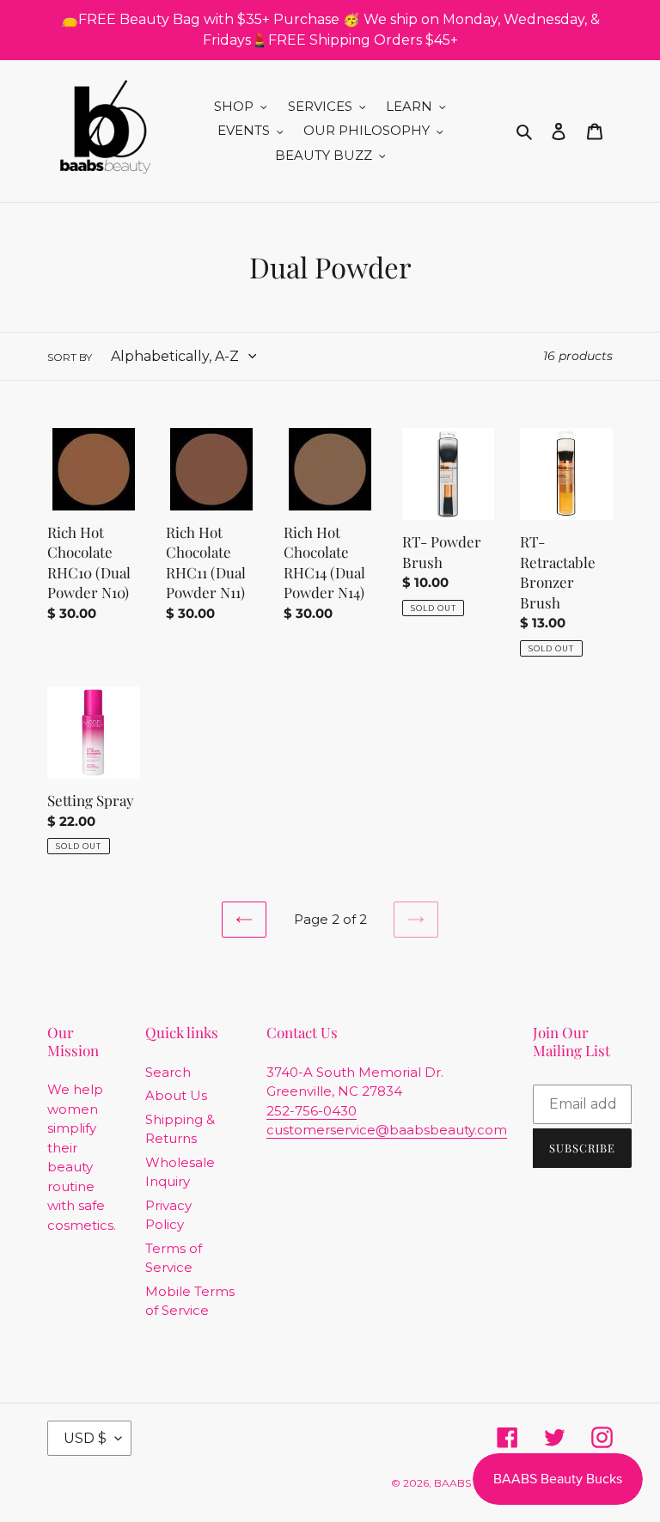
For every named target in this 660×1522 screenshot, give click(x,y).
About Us (176, 1095)
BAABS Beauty (472, 1482)
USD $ (85, 1438)
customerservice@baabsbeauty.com (386, 1130)
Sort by (69, 357)
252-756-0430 (311, 1111)
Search (168, 1072)
